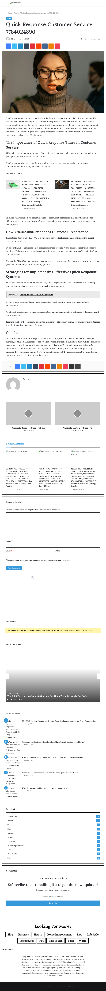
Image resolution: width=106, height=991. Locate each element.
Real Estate (12, 854)
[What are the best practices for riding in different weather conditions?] (13, 747)
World (16, 13)
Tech (9, 825)
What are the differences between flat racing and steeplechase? (50, 773)
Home (10, 13)
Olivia (13, 39)
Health (10, 837)
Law (9, 850)
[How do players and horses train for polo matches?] (13, 792)
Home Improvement (16, 845)
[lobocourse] (15, 3)
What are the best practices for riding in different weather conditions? (53, 742)
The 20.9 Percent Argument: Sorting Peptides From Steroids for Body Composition (59, 721)
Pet (8, 858)
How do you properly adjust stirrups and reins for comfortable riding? (53, 757)
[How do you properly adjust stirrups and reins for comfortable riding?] (13, 763)
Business (11, 833)
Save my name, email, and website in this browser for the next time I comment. (39, 560)
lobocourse (12, 816)
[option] (53, 676)
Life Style (11, 841)
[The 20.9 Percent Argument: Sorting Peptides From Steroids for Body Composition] (13, 729)
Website (58, 551)
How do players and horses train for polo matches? (44, 788)
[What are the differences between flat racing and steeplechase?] (13, 778)
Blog (9, 829)
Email (9, 551)
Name (9, 541)
